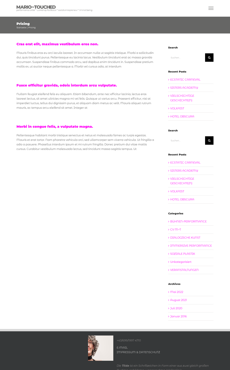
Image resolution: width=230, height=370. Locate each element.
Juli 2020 (176, 308)
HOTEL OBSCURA (182, 116)
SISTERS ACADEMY (184, 87)
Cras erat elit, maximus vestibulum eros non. (57, 44)
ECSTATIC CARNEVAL (185, 79)
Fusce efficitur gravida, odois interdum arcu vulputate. (67, 85)
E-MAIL (122, 347)
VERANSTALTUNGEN (184, 270)
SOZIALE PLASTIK (182, 253)
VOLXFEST (177, 108)
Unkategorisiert (180, 261)
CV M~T (175, 229)
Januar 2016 (178, 316)
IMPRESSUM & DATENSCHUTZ (138, 352)
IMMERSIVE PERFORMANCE (191, 245)
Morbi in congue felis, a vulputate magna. (55, 127)
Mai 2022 (176, 292)
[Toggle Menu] (211, 8)
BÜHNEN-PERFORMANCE (188, 221)
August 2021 (178, 300)
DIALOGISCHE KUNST (185, 237)
